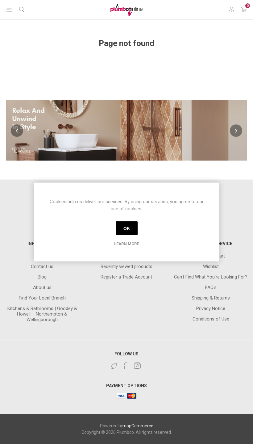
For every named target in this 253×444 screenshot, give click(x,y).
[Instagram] (137, 366)
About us (42, 287)
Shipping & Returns (211, 298)
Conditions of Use (211, 319)
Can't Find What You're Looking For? (210, 277)
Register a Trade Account (126, 277)
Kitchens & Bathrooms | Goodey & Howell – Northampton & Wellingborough (42, 314)
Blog (42, 277)
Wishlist (211, 266)
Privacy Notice (210, 308)
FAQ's (211, 287)
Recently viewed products (126, 266)
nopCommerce (138, 425)
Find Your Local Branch (42, 298)
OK (126, 228)
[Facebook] (126, 366)
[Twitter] (114, 366)
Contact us (42, 266)
